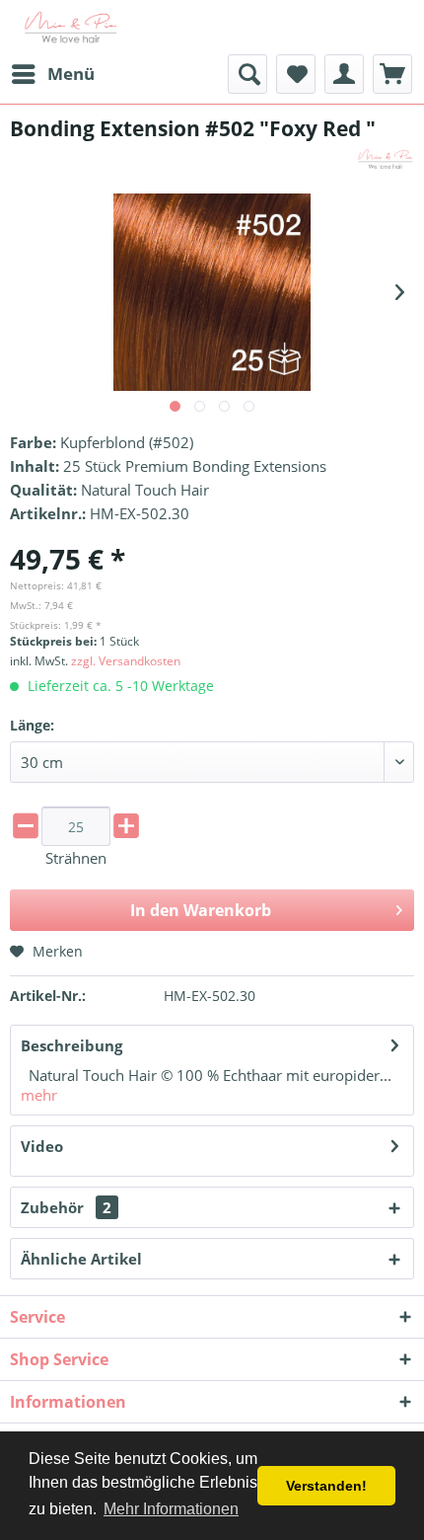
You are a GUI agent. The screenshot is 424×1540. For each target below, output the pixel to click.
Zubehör (66, 1207)
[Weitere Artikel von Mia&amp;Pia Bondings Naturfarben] (385, 159)
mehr (39, 1095)
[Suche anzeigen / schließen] (247, 74)
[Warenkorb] (392, 74)
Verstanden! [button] (326, 1486)
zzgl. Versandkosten (125, 661)
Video (42, 1146)
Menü (71, 73)
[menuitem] (52, 74)
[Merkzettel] (296, 74)
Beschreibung (71, 1045)
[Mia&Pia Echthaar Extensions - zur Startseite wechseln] (71, 27)
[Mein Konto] (344, 74)
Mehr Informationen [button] (171, 1509)
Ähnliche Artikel (81, 1259)
